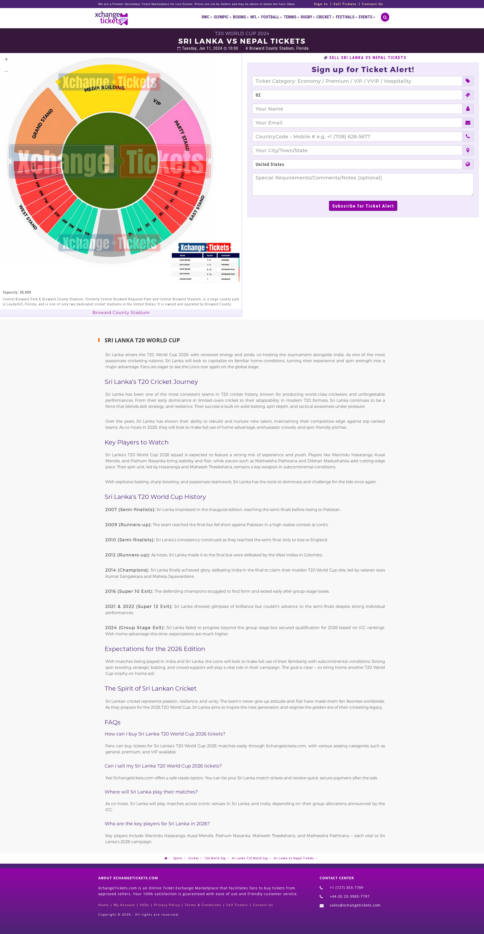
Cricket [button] (324, 17)
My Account (124, 905)
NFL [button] (254, 17)
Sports (178, 858)
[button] (6, 59)
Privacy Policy (167, 905)
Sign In (321, 4)
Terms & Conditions (203, 905)
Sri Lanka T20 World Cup (250, 858)
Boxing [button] (240, 17)
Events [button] (366, 17)
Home (103, 905)
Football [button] (270, 17)
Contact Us (372, 4)
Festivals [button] (345, 17)
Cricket (193, 858)
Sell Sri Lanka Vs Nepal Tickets (367, 58)
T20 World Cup (215, 858)
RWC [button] (206, 17)
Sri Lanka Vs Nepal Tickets (294, 858)
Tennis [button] (290, 17)
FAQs (144, 905)
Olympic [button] (221, 17)
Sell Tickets (345, 4)
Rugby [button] (307, 17)
